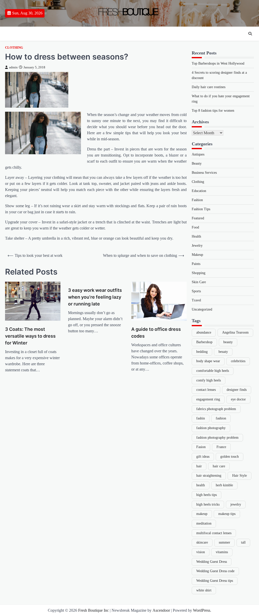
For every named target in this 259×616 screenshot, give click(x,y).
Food (195, 227)
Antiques (198, 154)
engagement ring (208, 399)
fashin (200, 418)
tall (243, 542)
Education (199, 191)
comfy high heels (208, 380)
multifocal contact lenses (213, 533)
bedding (202, 352)
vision (200, 552)
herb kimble (224, 485)
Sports (196, 291)
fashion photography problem (217, 437)
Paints (196, 264)
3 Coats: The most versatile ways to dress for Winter (30, 335)
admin (13, 67)
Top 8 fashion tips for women (213, 110)
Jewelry (197, 245)
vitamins (222, 552)
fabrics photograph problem (216, 409)
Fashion (197, 200)
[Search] (250, 33)
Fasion (201, 447)
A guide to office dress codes (156, 332)
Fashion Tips (201, 209)
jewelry (235, 504)
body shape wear (208, 361)
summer (224, 542)
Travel (196, 300)
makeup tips (226, 514)
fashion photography (211, 428)
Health (196, 236)
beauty (228, 342)
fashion (221, 418)
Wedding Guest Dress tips (214, 581)
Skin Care (199, 282)
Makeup (197, 255)
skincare (202, 542)
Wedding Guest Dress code (215, 571)
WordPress (201, 610)
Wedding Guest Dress (211, 562)
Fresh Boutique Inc (93, 610)
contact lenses (206, 390)
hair (199, 466)
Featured (198, 218)
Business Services (204, 173)
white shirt (203, 590)
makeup (201, 514)
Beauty (197, 163)
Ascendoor (161, 610)
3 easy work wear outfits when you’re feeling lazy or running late (95, 296)
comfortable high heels (212, 371)
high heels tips (206, 495)
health (200, 485)
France (221, 447)
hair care (219, 466)
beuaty (223, 352)
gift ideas (202, 456)
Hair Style (239, 475)
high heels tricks (208, 504)
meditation (203, 523)
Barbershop (204, 342)
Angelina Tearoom (235, 332)
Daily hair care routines (208, 87)
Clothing (14, 47)
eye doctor (238, 399)
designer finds (237, 390)
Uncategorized (202, 309)
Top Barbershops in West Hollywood (218, 63)
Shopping (198, 273)
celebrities (238, 361)
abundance (203, 332)
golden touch (229, 456)
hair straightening (208, 475)
